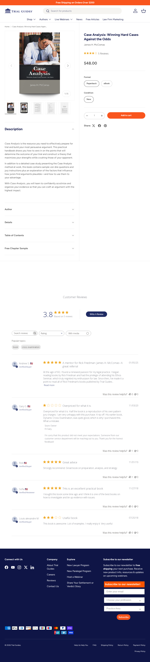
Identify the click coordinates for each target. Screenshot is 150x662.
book (15, 347)
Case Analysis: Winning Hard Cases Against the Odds (29, 27)
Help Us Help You (81, 645)
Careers (51, 574)
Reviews (51, 580)
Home (7, 27)
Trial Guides (16, 645)
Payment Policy (139, 645)
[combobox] (82, 11)
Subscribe (124, 617)
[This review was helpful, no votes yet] (130, 394)
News (79, 19)
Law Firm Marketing (113, 19)
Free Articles (92, 19)
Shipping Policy (107, 645)
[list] (39, 65)
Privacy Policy (140, 651)
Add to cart (126, 115)
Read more (49, 385)
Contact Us (53, 586)
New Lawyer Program (78, 565)
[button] (143, 11)
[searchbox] (22, 333)
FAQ (94, 645)
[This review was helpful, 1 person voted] (130, 451)
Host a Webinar (75, 577)
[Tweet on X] (94, 126)
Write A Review (96, 314)
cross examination (31, 347)
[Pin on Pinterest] (105, 126)
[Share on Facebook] (99, 126)
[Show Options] (140, 600)
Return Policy (123, 645)
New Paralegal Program (79, 571)
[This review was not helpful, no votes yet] (135, 394)
